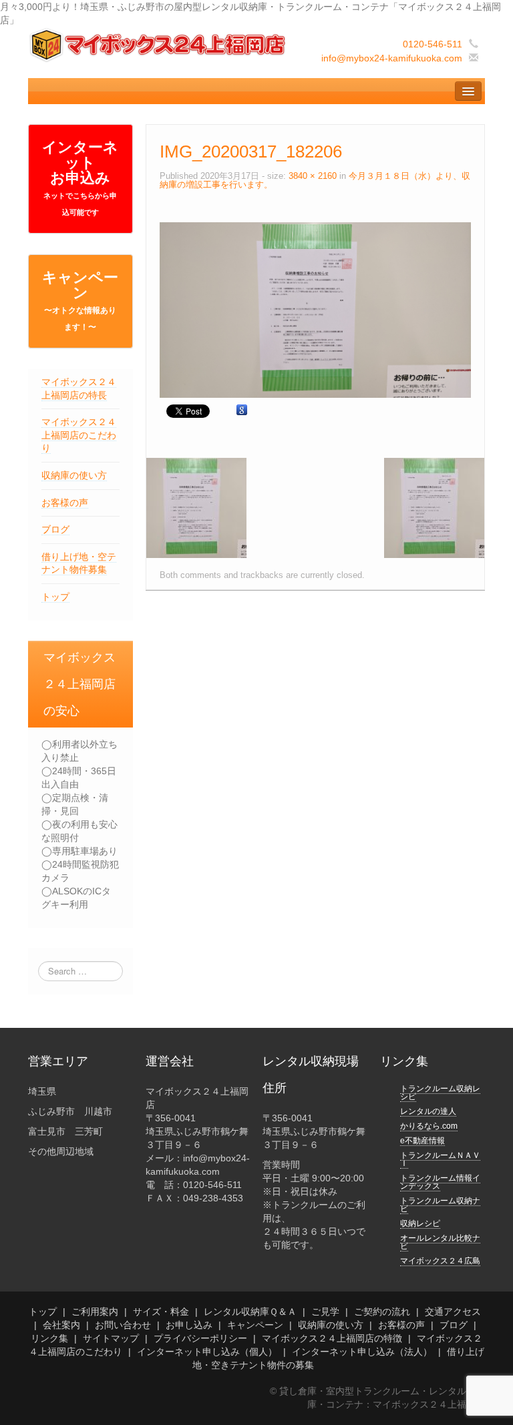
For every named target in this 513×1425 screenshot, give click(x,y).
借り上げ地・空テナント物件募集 (78, 563)
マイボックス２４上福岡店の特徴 (332, 1338)
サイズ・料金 (161, 1311)
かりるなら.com (429, 1126)
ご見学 (325, 1311)
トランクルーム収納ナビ (440, 1204)
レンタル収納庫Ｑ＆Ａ (250, 1311)
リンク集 (49, 1338)
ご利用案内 (94, 1311)
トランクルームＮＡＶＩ (440, 1159)
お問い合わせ (123, 1325)
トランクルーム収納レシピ (440, 1092)
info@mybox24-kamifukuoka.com (391, 58)
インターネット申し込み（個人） (207, 1351)
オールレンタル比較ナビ (440, 1242)
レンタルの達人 (428, 1111)
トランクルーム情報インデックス (440, 1182)
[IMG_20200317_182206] (315, 309)
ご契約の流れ (382, 1311)
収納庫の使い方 (74, 475)
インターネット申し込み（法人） (362, 1351)
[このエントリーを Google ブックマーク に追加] (241, 410)
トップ (55, 596)
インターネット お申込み (80, 177)
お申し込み (189, 1325)
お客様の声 (64, 502)
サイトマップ (111, 1338)
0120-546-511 (432, 44)
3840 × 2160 (313, 176)
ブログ (55, 529)
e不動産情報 (422, 1140)
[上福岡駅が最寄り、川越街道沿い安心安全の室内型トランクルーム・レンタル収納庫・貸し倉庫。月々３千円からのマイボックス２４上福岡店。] (158, 44)
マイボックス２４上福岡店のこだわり (78, 434)
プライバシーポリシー (200, 1338)
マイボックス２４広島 (440, 1260)
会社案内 (61, 1325)
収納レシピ (420, 1223)
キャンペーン (80, 300)
